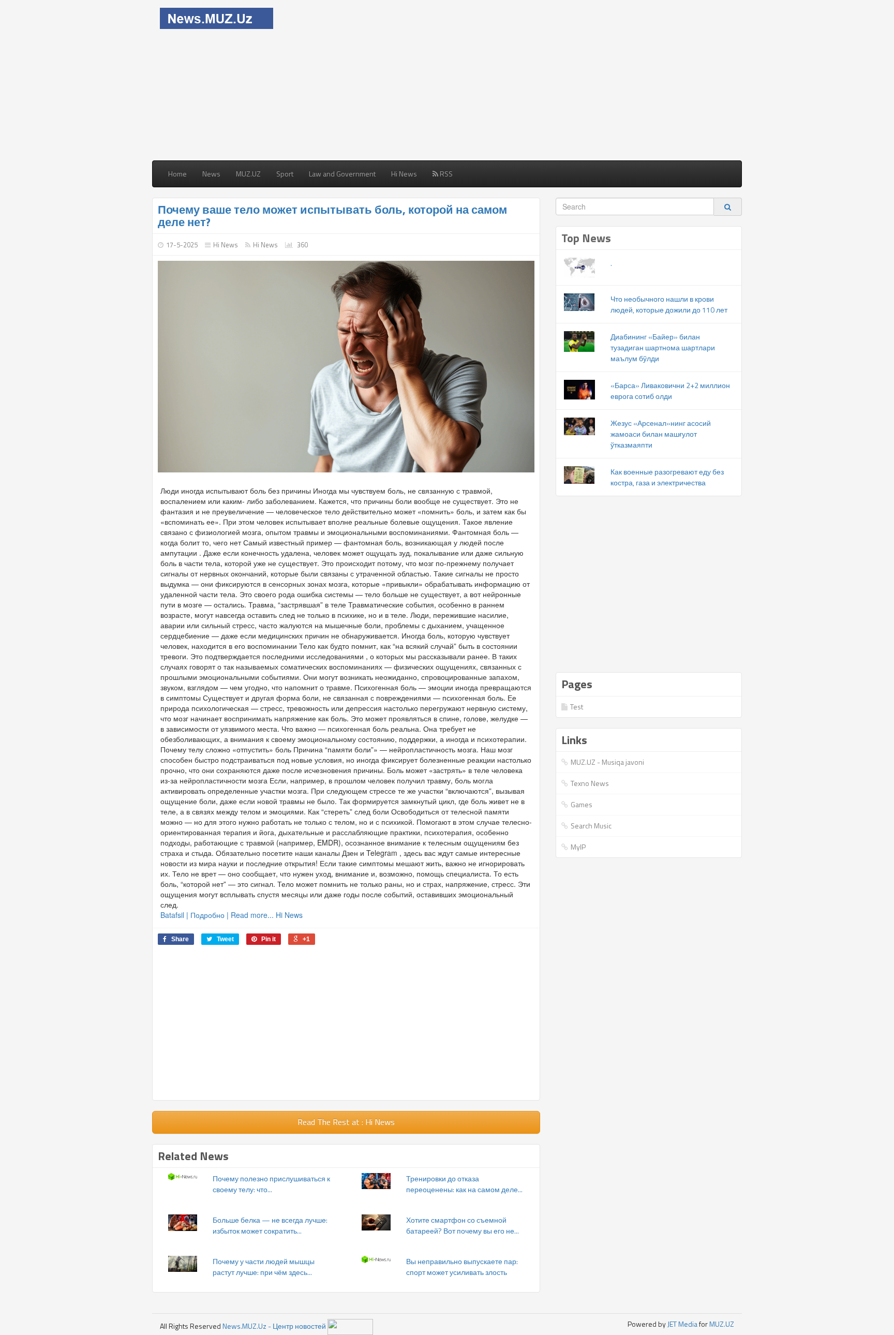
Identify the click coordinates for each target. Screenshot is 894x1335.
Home (177, 173)
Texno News (590, 783)
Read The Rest (346, 1122)
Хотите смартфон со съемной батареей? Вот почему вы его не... (462, 1225)
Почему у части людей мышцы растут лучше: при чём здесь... (264, 1267)
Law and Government (342, 173)
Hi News (404, 173)
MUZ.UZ (248, 173)
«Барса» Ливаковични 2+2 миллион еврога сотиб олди (670, 391)
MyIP (578, 846)
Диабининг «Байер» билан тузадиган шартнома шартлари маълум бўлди (662, 347)
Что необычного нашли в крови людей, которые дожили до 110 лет (668, 304)
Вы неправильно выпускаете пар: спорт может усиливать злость (462, 1267)
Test (576, 706)
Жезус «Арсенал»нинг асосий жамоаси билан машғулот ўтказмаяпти (660, 434)
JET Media (682, 1323)
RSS (445, 173)
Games (581, 804)
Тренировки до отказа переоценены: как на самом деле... (464, 1184)
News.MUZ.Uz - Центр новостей (274, 1326)
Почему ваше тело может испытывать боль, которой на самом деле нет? (332, 216)
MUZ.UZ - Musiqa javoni (607, 761)
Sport (284, 173)
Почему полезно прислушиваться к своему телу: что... (271, 1184)
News (211, 173)
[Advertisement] (520, 80)
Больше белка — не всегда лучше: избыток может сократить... (270, 1225)
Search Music (591, 825)
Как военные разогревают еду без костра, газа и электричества (667, 477)
